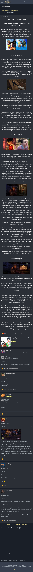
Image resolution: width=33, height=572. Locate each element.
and (9, 389)
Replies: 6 (9, 16)
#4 (31, 407)
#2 (31, 361)
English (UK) (22, 560)
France (6, 356)
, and (10, 368)
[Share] (29, 362)
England (6, 400)
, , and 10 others (14, 333)
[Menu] (2, 2)
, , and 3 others (13, 458)
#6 (31, 471)
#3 (31, 381)
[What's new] (31, 2)
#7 (31, 498)
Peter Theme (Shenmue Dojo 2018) (9, 560)
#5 (31, 426)
